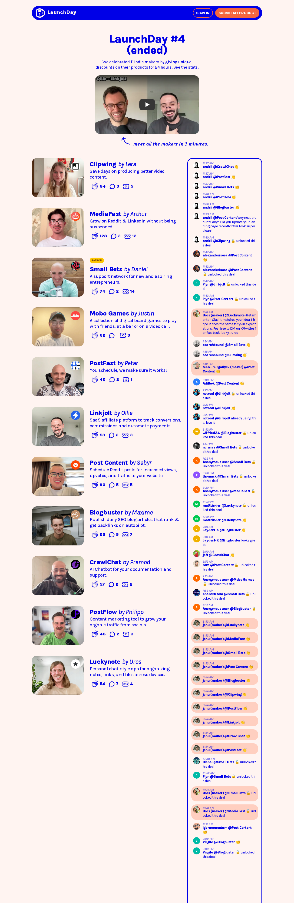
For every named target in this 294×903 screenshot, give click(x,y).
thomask (210, 476)
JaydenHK (211, 530)
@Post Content (225, 218)
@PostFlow (222, 197)
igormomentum (215, 828)
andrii (208, 167)
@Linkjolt (218, 284)
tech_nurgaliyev (216, 367)
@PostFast (222, 177)
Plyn (206, 284)
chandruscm (213, 594)
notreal (209, 394)
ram (206, 565)
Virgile (208, 842)
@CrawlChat (224, 167)
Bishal (208, 762)
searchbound (214, 345)
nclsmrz (209, 447)
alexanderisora (215, 255)
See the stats (185, 67)
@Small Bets (224, 187)
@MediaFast (240, 491)
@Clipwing (222, 241)
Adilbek (209, 383)
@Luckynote (235, 315)
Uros (207, 315)
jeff (206, 555)
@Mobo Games (242, 580)
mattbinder (212, 505)
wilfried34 (212, 433)
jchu (206, 625)
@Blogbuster (224, 207)
